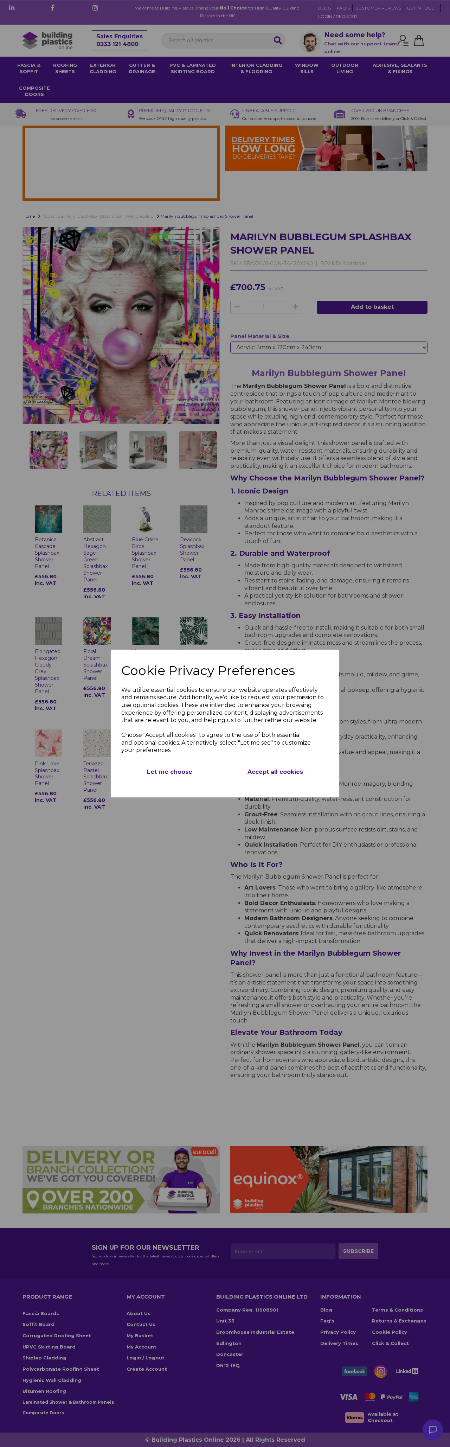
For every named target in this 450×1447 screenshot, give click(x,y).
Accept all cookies (275, 772)
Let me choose (169, 772)
